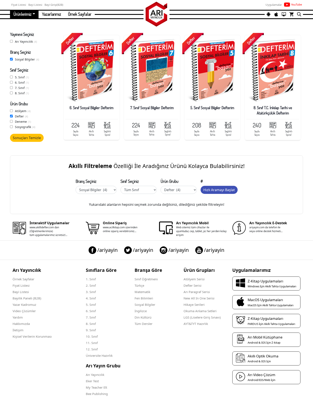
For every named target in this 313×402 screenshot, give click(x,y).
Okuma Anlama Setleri (200, 311)
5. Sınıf (22, 77)
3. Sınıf (91, 292)
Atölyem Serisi (194, 279)
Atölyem (23, 111)
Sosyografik (25, 127)
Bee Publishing (97, 394)
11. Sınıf (92, 343)
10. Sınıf (92, 336)
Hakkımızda (21, 324)
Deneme (23, 122)
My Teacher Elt (96, 387)
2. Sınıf (91, 285)
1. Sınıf (91, 279)
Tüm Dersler (143, 324)
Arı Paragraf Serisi (197, 292)
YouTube (296, 4)
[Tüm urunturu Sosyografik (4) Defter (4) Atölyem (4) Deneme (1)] (179, 190)
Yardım (18, 317)
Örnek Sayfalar (79, 14)
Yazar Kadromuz (24, 304)
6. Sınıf (22, 82)
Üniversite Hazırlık (99, 355)
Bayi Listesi (21, 292)
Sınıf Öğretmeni (146, 279)
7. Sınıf (22, 88)
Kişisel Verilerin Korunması (32, 336)
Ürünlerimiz (22, 14)
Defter (21, 116)
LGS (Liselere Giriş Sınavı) (202, 317)
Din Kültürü (143, 317)
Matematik (142, 292)
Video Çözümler (24, 311)
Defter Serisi (192, 285)
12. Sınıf (92, 349)
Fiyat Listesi (21, 285)
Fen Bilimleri (144, 298)
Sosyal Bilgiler (27, 59)
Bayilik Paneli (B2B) (27, 298)
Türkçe (139, 285)
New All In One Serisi (199, 298)
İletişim (18, 330)
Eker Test (92, 381)
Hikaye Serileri (194, 304)
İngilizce (141, 311)
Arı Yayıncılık (26, 41)
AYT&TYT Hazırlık (196, 324)
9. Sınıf (91, 330)
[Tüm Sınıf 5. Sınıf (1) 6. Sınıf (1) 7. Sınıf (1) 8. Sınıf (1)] (139, 190)
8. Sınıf (22, 93)
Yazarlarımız (51, 14)
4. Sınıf (91, 298)
